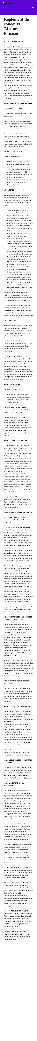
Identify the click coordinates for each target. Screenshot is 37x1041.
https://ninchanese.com (11, 85)
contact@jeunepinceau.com (21, 254)
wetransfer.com (12, 259)
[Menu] (33, 7)
